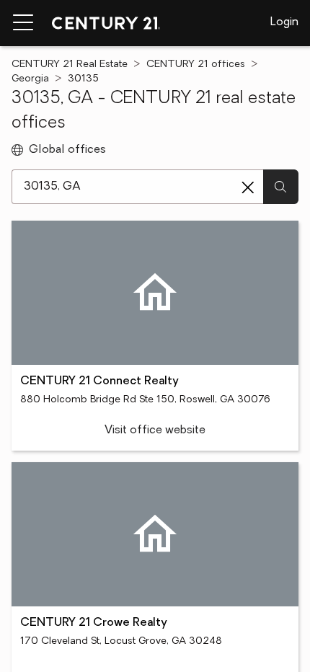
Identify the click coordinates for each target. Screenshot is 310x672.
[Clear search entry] (248, 187)
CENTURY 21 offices (195, 64)
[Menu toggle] (23, 23)
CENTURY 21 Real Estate (70, 64)
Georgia (30, 79)
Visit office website (155, 430)
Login (284, 22)
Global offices (67, 150)
